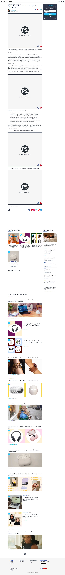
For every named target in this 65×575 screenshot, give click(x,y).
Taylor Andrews (11, 444)
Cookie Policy (11, 570)
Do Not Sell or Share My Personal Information (14, 569)
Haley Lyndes (11, 420)
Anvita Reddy (26, 329)
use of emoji (27, 49)
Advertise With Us (12, 563)
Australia (31, 562)
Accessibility (11, 562)
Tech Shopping (25, 321)
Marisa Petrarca (26, 346)
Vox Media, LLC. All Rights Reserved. (33, 572)
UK (30, 561)
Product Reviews (25, 512)
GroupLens (29, 56)
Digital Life (9, 529)
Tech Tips (9, 471)
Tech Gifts (9, 378)
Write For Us (11, 561)
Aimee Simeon (13, 10)
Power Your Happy (22, 561)
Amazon (15, 374)
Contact (11, 567)
